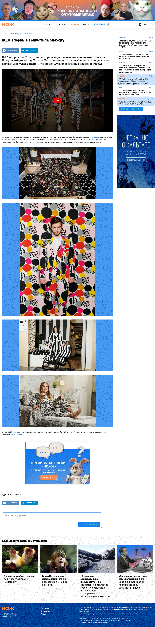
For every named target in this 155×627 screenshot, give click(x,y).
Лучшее (63, 24)
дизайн (5, 34)
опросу (95, 137)
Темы (43, 614)
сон (120, 87)
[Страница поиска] (152, 24)
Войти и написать (89, 524)
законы (122, 76)
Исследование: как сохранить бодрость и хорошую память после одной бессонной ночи (135, 92)
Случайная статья (107, 24)
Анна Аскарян (16, 34)
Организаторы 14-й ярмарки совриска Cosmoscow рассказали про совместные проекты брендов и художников (135, 69)
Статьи (49, 24)
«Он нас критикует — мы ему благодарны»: (133, 582)
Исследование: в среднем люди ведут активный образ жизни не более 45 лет (134, 56)
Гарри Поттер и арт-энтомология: (55, 580)
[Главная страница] (8, 24)
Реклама (45, 608)
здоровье (123, 38)
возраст (122, 51)
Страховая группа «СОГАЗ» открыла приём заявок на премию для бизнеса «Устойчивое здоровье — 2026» (135, 44)
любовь (122, 99)
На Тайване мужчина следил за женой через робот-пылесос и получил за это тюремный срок (133, 81)
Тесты (86, 24)
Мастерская (98, 24)
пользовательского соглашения (120, 620)
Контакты (45, 611)
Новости (75, 24)
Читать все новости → (131, 109)
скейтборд (17, 434)
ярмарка (122, 62)
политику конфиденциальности (92, 622)
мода (18, 494)
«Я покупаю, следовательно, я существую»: (95, 586)
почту (125, 618)
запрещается (84, 616)
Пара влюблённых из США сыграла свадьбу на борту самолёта (135, 103)
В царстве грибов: (19, 579)
